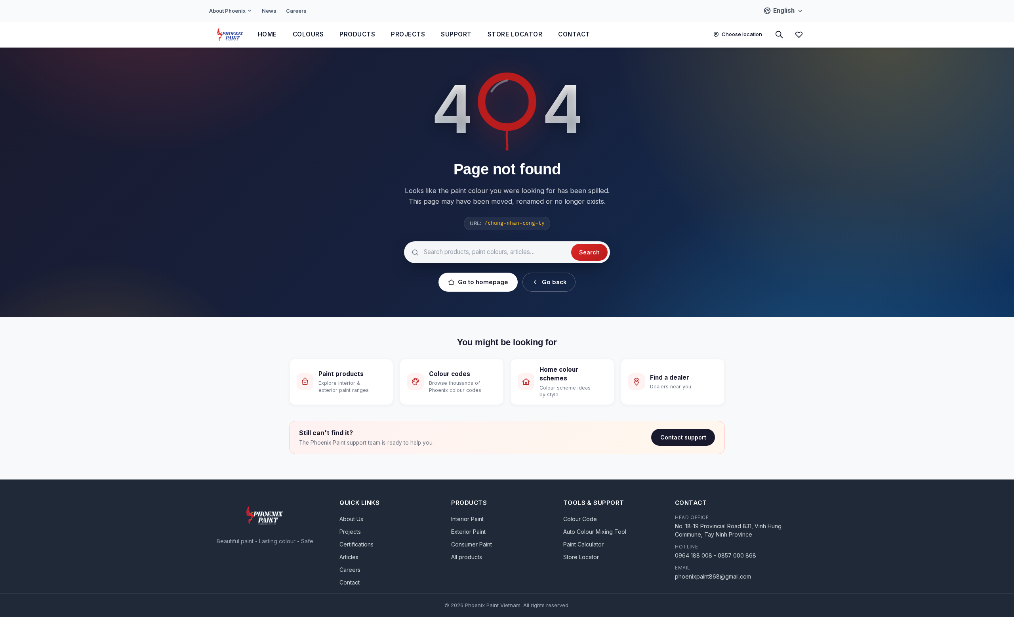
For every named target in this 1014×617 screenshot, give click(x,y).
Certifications (356, 544)
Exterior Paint (468, 531)
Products (357, 34)
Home (267, 34)
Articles (348, 557)
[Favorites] (799, 34)
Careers (296, 11)
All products (466, 557)
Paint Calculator (583, 544)
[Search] (779, 34)
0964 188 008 (693, 555)
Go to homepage (483, 282)
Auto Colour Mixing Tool (594, 531)
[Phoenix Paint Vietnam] (230, 34)
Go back (554, 282)
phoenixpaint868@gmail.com (713, 576)
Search (589, 252)
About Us (351, 519)
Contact (574, 34)
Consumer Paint (471, 544)
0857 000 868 (737, 555)
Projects (408, 34)
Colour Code (580, 519)
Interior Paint (467, 519)
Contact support (683, 437)
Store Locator (515, 34)
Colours (308, 34)
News (269, 11)
